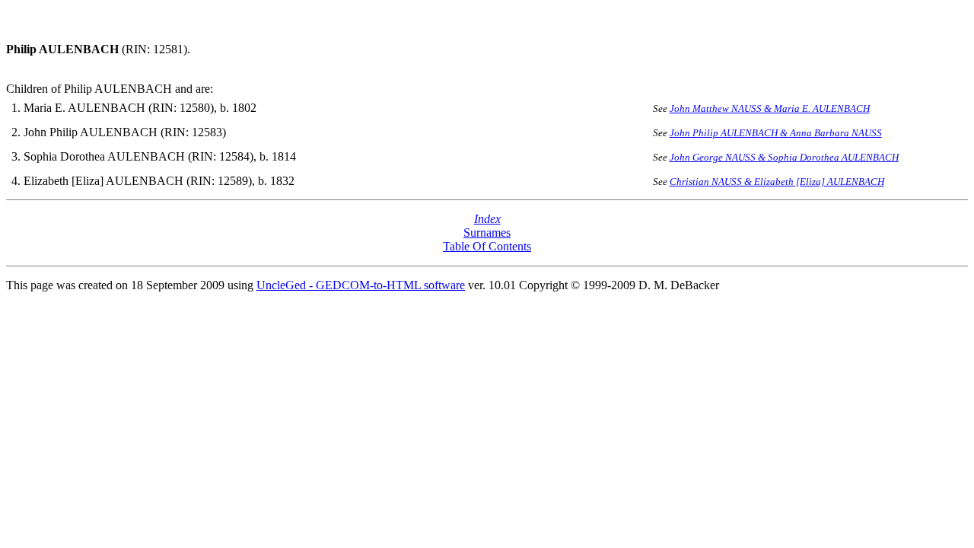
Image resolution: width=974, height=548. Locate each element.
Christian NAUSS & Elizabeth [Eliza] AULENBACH (777, 181)
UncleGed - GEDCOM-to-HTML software (360, 285)
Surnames (487, 232)
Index (487, 218)
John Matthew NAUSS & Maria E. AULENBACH (770, 108)
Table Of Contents (487, 246)
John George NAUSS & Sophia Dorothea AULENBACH (784, 157)
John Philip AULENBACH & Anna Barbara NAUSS (776, 133)
